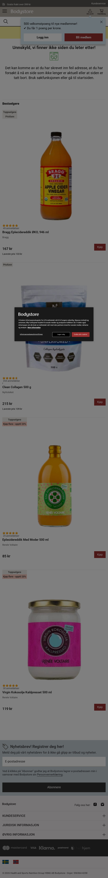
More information (34, 328)
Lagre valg (61, 334)
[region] (54, 324)
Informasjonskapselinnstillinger (31, 334)
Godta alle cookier (80, 334)
